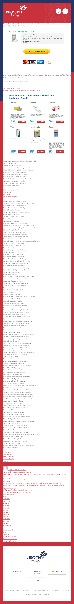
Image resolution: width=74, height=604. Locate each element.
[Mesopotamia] (16, 11)
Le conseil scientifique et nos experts (46, 591)
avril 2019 (6, 514)
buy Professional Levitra (10, 197)
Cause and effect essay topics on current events (17, 492)
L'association (9, 591)
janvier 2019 (7, 521)
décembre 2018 (7, 523)
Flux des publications (9, 537)
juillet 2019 (6, 508)
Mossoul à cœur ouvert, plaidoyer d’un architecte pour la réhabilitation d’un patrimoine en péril (32, 483)
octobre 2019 (7, 501)
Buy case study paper (9, 488)
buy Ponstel (6, 194)
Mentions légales (30, 594)
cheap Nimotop (7, 454)
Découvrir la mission (37, 572)
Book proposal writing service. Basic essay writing (17, 490)
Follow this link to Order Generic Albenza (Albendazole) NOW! (22, 91)
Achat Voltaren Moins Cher (11, 190)
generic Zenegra (7, 452)
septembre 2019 (7, 503)
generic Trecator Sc (8, 457)
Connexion (6, 534)
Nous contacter (44, 594)
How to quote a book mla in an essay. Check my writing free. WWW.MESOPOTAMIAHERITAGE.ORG (34, 486)
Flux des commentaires (10, 539)
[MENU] (65, 11)
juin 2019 (6, 510)
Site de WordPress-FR (9, 541)
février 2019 (6, 519)
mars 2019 (6, 517)
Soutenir (37, 580)
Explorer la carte (17, 572)
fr (59, 11)
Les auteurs (65, 591)
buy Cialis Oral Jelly (9, 459)
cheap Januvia (7, 192)
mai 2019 (6, 512)
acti (9, 470)
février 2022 (6, 499)
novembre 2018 (7, 526)
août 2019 (6, 506)
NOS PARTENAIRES (23, 591)
